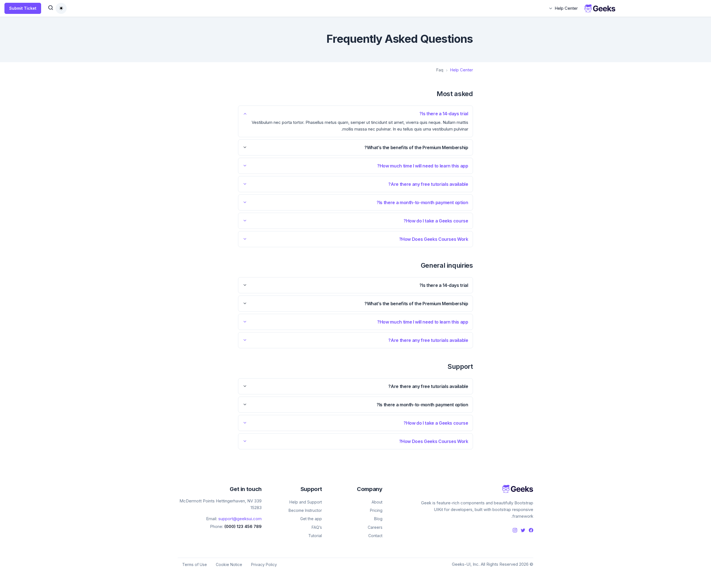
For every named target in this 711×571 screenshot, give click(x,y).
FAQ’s (317, 527)
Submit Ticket (22, 8)
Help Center (566, 8)
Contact (375, 535)
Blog (378, 518)
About (377, 502)
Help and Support (305, 502)
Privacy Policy (264, 564)
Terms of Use (194, 564)
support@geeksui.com (240, 518)
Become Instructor (305, 510)
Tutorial (315, 535)
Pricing (376, 510)
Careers (375, 527)
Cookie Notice (229, 564)
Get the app (311, 518)
